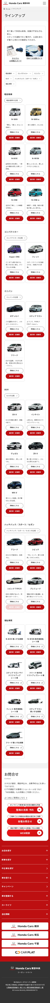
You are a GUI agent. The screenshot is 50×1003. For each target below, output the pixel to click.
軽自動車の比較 (12, 100)
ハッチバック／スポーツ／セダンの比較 (21, 531)
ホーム (8, 9)
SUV (7, 79)
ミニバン (37, 73)
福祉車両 (9, 84)
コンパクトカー (23, 73)
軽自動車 (9, 73)
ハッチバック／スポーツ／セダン (26, 79)
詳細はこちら (14, 132)
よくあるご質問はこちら (14, 798)
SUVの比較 (10, 396)
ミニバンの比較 (12, 297)
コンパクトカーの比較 (14, 238)
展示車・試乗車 (14, 138)
